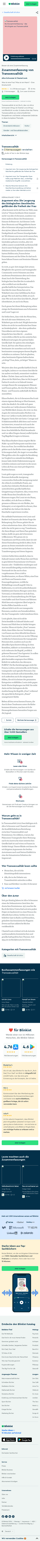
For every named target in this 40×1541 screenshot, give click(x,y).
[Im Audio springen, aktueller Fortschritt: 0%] (20, 59)
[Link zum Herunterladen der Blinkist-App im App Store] (9, 1440)
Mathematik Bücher (8, 1390)
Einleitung (9, 164)
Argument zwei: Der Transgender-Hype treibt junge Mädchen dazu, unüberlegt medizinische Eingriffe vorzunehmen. (20, 178)
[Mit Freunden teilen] (37, 12)
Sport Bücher (6, 1402)
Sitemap (17, 1521)
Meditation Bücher (8, 1386)
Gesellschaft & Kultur (12, 12)
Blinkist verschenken (9, 1474)
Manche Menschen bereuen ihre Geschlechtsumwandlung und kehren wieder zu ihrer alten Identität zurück (20, 188)
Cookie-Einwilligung (25, 1524)
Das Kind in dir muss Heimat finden (13, 1338)
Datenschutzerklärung (9, 1524)
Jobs (3, 1498)
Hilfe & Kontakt (7, 1478)
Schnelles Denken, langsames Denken (14, 1345)
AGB (33, 1521)
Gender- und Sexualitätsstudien (15, 130)
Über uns (5, 1494)
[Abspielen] (6, 57)
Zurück (9, 720)
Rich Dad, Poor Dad (8, 1349)
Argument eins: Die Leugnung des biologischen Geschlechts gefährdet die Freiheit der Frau (22, 170)
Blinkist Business (7, 1470)
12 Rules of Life (7, 1353)
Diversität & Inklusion (11, 126)
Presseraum (5, 1510)
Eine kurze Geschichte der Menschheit (15, 1357)
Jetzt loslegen (31, 4)
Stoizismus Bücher (8, 1394)
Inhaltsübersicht (8, 135)
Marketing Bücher (8, 1413)
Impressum (25, 1521)
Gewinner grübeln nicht (10, 1341)
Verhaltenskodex (7, 1506)
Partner (4, 1502)
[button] (20, 1538)
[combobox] (9, 1531)
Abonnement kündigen (9, 1481)
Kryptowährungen (8, 1365)
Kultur (27, 126)
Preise (4, 1466)
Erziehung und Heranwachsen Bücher (14, 1398)
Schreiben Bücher (8, 1382)
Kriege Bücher (7, 1409)
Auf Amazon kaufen (12, 888)
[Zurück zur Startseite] (14, 4)
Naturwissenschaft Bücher (10, 1378)
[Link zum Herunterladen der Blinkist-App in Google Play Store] (25, 1440)
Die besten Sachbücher (10, 1453)
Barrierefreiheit (7, 1526)
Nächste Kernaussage (25, 720)
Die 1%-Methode (7, 1334)
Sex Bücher (5, 1405)
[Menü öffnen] (4, 3)
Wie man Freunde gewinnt (11, 1361)
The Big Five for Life (8, 1369)
